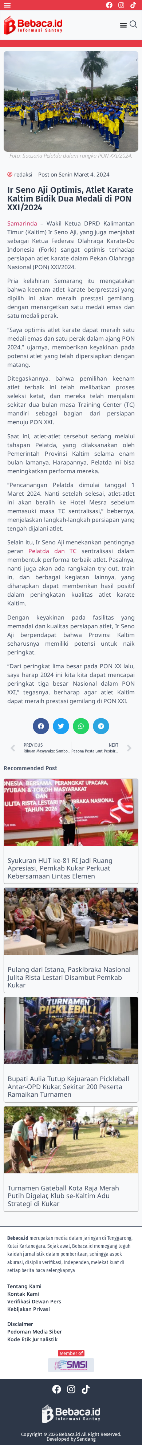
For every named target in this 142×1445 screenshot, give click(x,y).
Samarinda (23, 223)
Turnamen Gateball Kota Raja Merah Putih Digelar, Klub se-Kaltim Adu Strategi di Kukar (63, 1196)
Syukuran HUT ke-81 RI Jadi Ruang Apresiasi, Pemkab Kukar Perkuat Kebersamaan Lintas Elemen (60, 868)
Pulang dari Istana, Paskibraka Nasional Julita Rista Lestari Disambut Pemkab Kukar (69, 977)
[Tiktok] (133, 5)
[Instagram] (121, 5)
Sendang (86, 1439)
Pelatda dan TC (52, 551)
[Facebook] (109, 5)
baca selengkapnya (55, 1270)
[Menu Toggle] (7, 5)
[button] (41, 726)
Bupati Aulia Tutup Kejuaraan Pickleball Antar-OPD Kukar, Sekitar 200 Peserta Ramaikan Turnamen (68, 1086)
